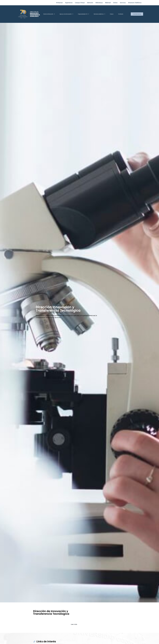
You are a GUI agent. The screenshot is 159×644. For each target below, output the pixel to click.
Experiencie (68, 3)
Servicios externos (99, 14)
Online (115, 3)
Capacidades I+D (82, 14)
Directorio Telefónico (134, 3)
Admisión (90, 3)
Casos (111, 14)
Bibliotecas (99, 3)
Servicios (123, 3)
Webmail (108, 3)
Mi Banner (59, 3)
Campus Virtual (80, 3)
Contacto (120, 14)
